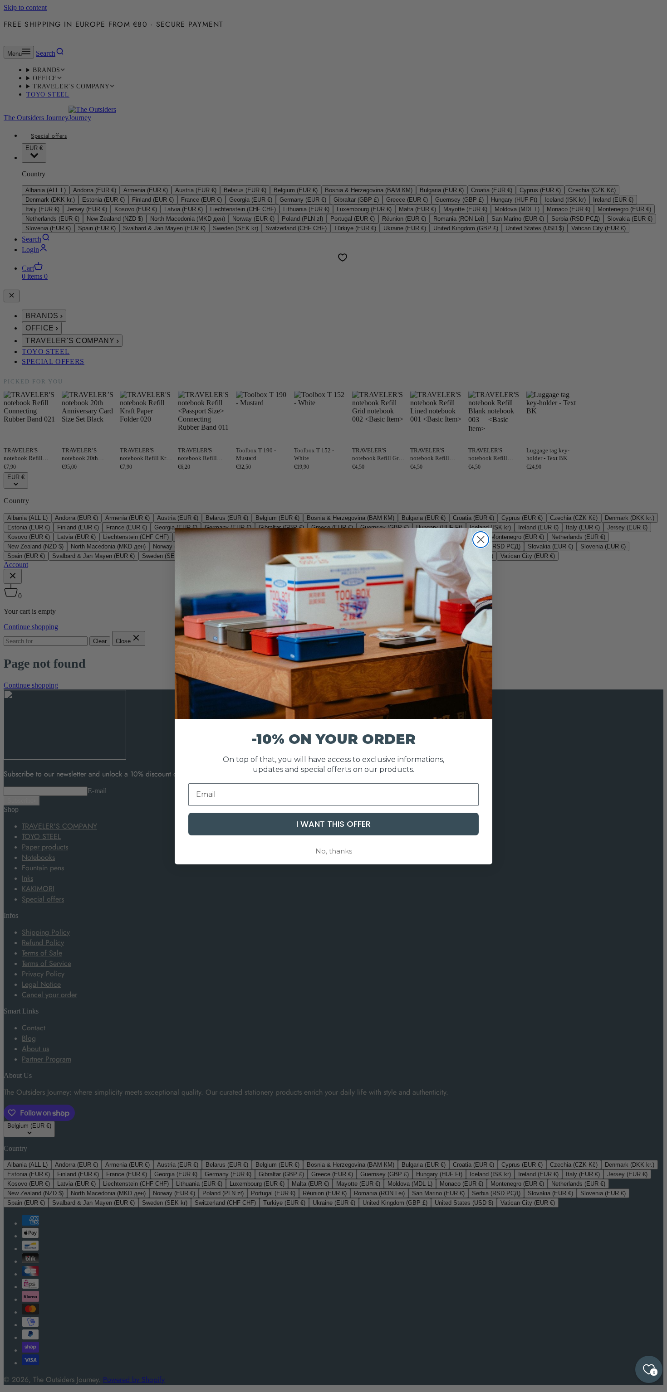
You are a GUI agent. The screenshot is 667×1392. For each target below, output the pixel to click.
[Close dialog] (481, 540)
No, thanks (333, 850)
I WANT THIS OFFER (333, 823)
